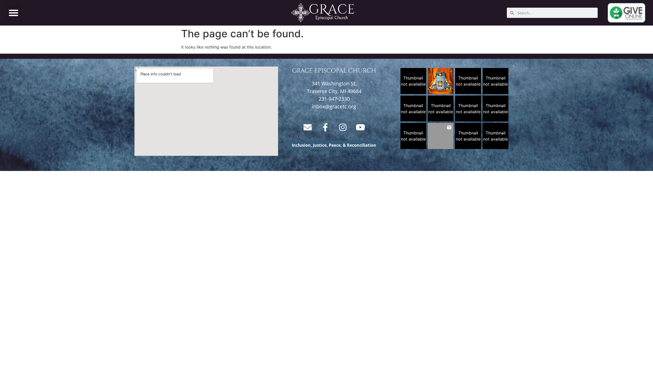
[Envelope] (307, 127)
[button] (13, 12)
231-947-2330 (334, 98)
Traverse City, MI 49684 (334, 91)
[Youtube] (360, 127)
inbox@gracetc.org (334, 106)
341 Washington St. (334, 83)
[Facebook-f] (325, 127)
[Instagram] (343, 127)
